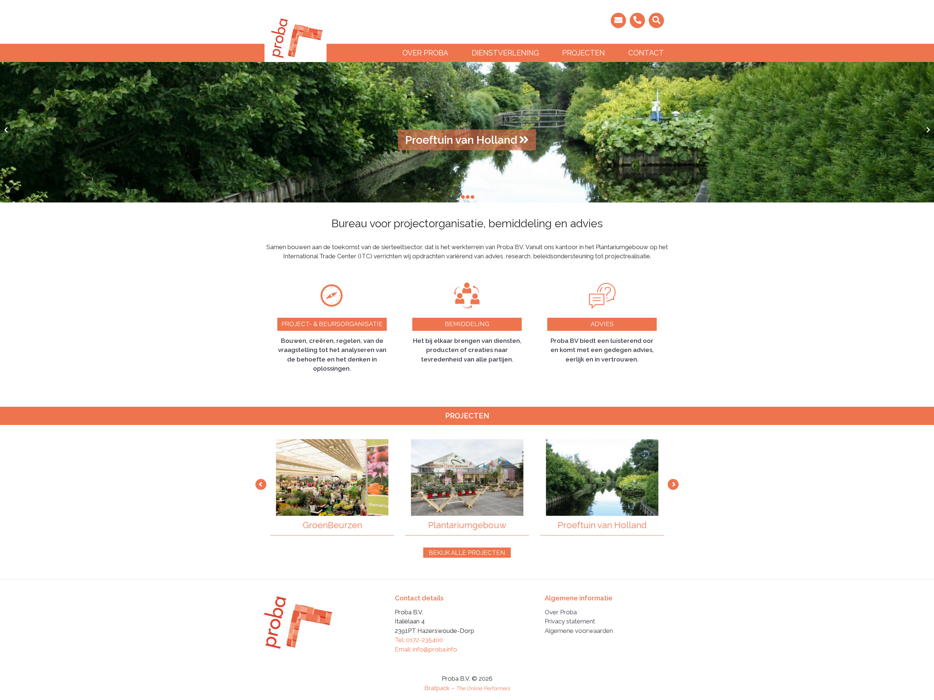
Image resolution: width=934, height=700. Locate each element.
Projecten (583, 53)
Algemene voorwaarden (579, 630)
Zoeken (561, 20)
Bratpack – (467, 688)
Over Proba (425, 53)
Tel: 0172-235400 (419, 639)
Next (673, 484)
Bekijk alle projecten (467, 552)
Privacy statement (570, 621)
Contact (646, 53)
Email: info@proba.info (426, 649)
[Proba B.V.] (296, 38)
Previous (260, 484)
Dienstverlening (505, 53)
